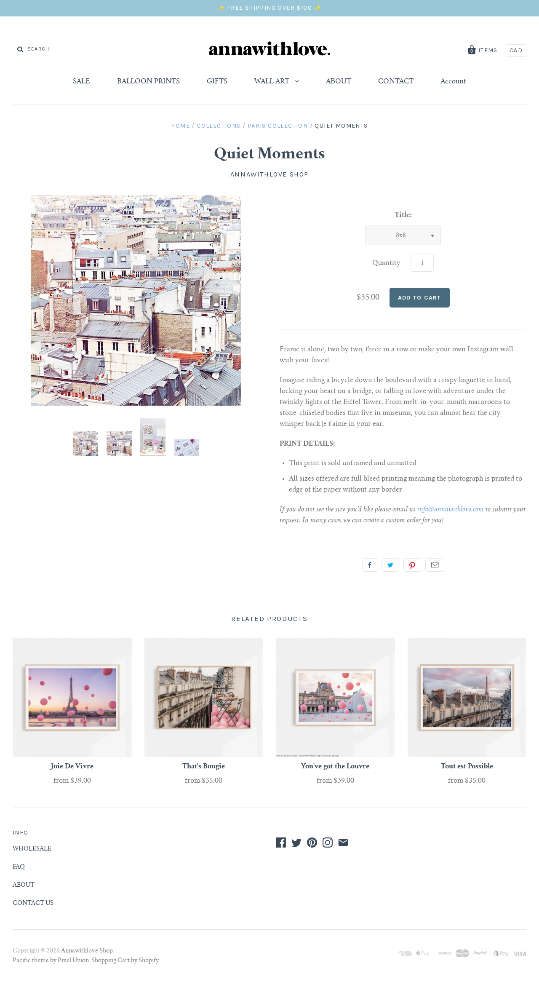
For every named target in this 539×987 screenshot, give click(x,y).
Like (369, 565)
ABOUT (338, 81)
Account (453, 81)
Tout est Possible (467, 766)
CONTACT (396, 81)
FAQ (19, 867)
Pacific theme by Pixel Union (51, 961)
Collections (218, 125)
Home (180, 125)
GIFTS (217, 81)
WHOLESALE (32, 849)
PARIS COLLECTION (278, 125)
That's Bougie (203, 766)
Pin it (412, 565)
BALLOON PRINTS (148, 81)
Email (434, 565)
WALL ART (272, 81)
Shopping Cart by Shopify (125, 961)
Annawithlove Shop (269, 174)
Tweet (390, 565)
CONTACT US (33, 904)
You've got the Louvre (335, 766)
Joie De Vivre (72, 766)
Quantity (386, 263)
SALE (81, 81)
